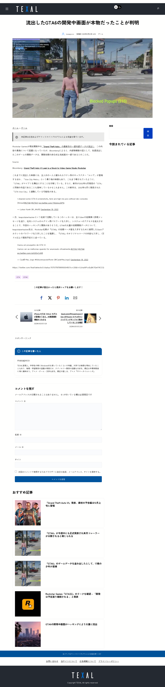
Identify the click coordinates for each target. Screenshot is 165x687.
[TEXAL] (27, 6)
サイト (18, 459)
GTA (18, 277)
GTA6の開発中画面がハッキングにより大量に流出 (71, 624)
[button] (41, 298)
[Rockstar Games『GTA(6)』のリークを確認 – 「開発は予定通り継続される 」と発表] (28, 593)
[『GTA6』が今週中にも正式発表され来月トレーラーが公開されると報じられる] (28, 532)
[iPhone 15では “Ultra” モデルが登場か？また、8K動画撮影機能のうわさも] (26, 314)
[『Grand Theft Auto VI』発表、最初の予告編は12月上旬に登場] (28, 502)
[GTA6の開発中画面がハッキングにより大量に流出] (28, 623)
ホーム (15, 127)
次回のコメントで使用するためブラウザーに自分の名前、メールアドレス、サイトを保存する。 (59, 471)
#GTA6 (28, 202)
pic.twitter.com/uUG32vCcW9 (30, 252)
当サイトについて (69, 661)
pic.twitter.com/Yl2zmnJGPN (51, 202)
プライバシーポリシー (108, 661)
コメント (20, 401)
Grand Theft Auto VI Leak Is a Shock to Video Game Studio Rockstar (55, 167)
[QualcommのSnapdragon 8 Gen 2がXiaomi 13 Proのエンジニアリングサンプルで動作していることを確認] (90, 315)
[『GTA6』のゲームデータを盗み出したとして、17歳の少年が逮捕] (28, 562)
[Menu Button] (7, 9)
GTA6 (25, 277)
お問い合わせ (52, 661)
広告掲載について (88, 661)
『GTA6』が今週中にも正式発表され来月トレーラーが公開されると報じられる (73, 534)
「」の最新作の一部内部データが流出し (68, 146)
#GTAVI (34, 202)
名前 (18, 434)
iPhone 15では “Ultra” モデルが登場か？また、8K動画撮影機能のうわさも (45, 316)
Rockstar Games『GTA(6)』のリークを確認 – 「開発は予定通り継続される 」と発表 (73, 595)
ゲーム (100, 34)
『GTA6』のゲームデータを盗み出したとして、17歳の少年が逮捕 (74, 565)
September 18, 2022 (49, 209)
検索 (111, 125)
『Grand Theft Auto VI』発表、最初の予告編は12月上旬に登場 (73, 504)
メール (19, 446)
